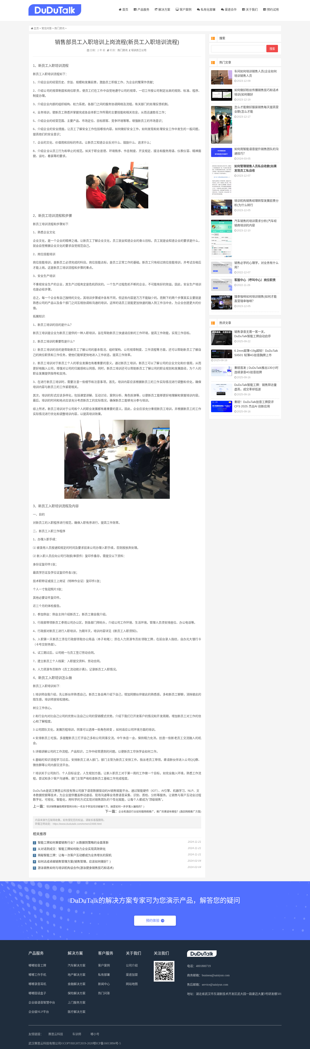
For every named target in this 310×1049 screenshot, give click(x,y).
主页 (36, 28)
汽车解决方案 (76, 965)
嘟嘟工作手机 (37, 974)
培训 (133, 50)
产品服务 (143, 9)
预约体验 (152, 920)
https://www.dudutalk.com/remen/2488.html (77, 823)
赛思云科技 (55, 1034)
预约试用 (272, 9)
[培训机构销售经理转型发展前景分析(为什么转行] (221, 207)
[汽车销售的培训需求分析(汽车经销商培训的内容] (221, 238)
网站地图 (132, 984)
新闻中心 (104, 984)
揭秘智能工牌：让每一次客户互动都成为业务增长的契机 (75, 855)
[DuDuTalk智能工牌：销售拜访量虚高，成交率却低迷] (221, 390)
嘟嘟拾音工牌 (37, 965)
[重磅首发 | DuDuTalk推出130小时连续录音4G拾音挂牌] (221, 371)
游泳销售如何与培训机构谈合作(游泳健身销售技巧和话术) (76, 867)
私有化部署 (208, 9)
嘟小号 (94, 1034)
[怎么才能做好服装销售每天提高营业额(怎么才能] (221, 125)
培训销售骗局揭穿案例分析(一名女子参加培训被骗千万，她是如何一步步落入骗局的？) (95, 806)
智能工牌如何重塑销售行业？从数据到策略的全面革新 (73, 842)
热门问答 (104, 993)
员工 (138, 50)
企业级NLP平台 (38, 1011)
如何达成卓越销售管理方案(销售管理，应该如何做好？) (74, 861)
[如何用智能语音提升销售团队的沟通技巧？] (221, 152)
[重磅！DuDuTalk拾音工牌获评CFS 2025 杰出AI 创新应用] (221, 406)
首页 (124, 9)
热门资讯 (59, 28)
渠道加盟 (132, 974)
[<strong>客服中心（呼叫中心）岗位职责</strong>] (221, 285)
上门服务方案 (76, 1002)
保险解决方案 (76, 993)
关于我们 (251, 9)
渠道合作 (230, 9)
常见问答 (47, 28)
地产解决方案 (76, 974)
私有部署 (104, 974)
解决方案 (164, 9)
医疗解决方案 (76, 1011)
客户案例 (185, 9)
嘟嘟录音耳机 (37, 984)
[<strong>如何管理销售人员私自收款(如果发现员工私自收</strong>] (221, 180)
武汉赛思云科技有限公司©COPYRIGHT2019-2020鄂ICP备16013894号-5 (74, 1043)
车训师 (76, 1034)
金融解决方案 (76, 984)
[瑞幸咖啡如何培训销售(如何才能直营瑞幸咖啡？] (221, 302)
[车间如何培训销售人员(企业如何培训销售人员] (221, 77)
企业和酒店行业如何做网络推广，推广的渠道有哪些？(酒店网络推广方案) (160, 811)
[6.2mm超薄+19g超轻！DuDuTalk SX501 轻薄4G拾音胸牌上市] (221, 354)
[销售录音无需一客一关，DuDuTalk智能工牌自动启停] (221, 338)
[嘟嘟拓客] (54, 10)
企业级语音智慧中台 (41, 1002)
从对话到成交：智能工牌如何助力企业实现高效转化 (72, 848)
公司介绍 (132, 965)
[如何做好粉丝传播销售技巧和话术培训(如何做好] (221, 95)
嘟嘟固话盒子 (37, 993)
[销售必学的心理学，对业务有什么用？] (221, 268)
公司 (143, 50)
